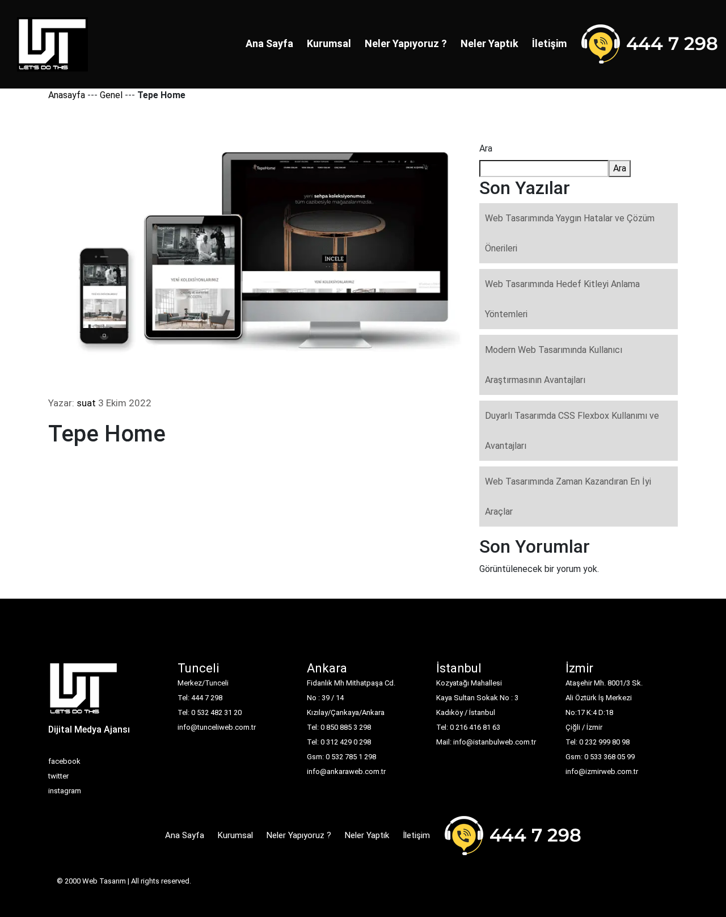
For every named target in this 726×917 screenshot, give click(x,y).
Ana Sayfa (269, 43)
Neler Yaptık (489, 43)
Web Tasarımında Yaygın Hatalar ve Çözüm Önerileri (570, 233)
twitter (58, 776)
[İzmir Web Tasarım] (83, 692)
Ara (485, 148)
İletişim (549, 43)
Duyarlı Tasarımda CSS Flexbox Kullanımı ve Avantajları (572, 430)
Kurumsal (329, 43)
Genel (111, 95)
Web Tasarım (104, 881)
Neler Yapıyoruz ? (406, 43)
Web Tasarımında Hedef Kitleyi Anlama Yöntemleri (562, 299)
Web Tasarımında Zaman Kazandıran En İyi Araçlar (568, 496)
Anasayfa (66, 95)
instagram (64, 790)
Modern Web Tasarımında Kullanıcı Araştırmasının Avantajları (553, 364)
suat (86, 403)
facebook (64, 761)
